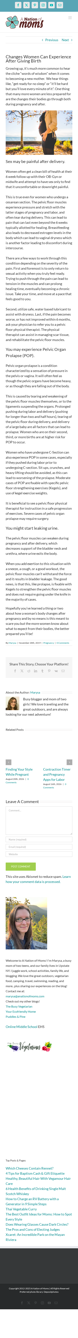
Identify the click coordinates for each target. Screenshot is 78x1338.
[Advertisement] (39, 1111)
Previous (51, 40)
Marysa (12, 642)
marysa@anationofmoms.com (25, 996)
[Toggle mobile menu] (70, 18)
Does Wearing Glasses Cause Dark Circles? (37, 1224)
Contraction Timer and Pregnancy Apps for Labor (57, 774)
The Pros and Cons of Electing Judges (33, 1229)
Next (65, 40)
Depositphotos (51, 1291)
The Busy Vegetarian (19, 1006)
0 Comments (63, 642)
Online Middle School (21, 1027)
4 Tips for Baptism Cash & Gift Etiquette (35, 1173)
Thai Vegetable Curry (21, 1209)
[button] (8, 762)
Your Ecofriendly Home (21, 1011)
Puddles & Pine (15, 1016)
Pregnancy (48, 642)
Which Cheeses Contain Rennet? (29, 1168)
